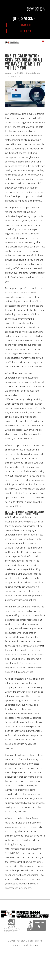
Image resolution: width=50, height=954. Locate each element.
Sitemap (34, 945)
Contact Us (26, 25)
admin (9, 73)
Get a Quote (25, 31)
